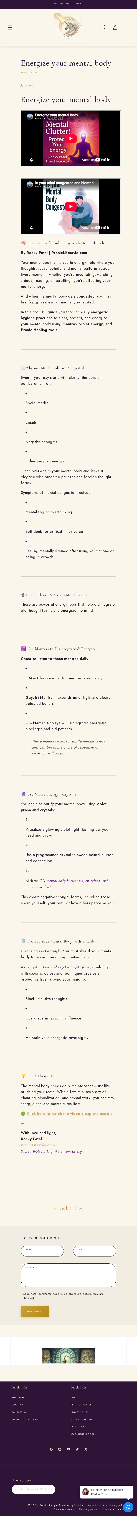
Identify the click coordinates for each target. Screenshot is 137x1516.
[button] (10, 27)
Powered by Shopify (71, 1505)
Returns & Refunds (82, 1419)
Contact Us (19, 1412)
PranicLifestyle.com (38, 1145)
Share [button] (28, 85)
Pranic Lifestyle (49, 1505)
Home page (18, 1397)
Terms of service (64, 1509)
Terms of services (82, 1405)
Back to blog (71, 1208)
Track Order (78, 1427)
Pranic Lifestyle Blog (25, 1419)
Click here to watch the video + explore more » (70, 1113)
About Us (17, 1405)
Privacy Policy (79, 1412)
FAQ (73, 1397)
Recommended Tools (83, 1434)
